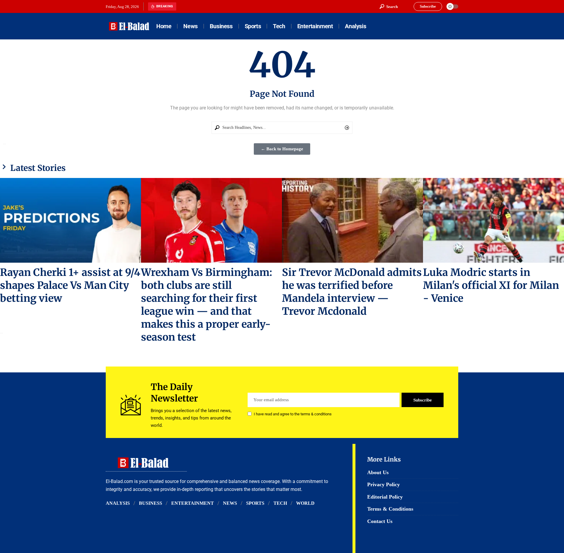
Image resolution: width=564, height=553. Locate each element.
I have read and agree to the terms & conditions (293, 414)
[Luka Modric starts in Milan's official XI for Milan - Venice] (493, 220)
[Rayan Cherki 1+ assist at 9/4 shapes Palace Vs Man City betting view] (70, 220)
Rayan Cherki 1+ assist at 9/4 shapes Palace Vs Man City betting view (70, 285)
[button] (389, 6)
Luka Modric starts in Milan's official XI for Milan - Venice (491, 285)
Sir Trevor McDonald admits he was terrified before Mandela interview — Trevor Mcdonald (352, 291)
